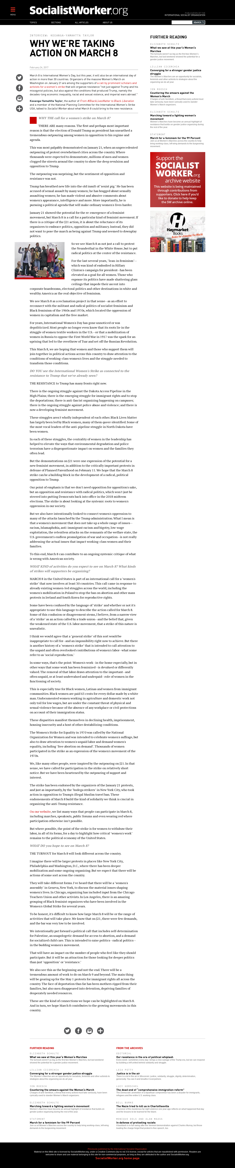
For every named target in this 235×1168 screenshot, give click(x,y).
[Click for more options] (19, 111)
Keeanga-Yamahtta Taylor (72, 35)
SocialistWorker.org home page (117, 1158)
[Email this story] (19, 100)
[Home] (94, 10)
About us (107, 22)
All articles (81, 22)
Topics (33, 22)
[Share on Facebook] (19, 90)
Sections (56, 22)
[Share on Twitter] (19, 80)
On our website (40, 811)
